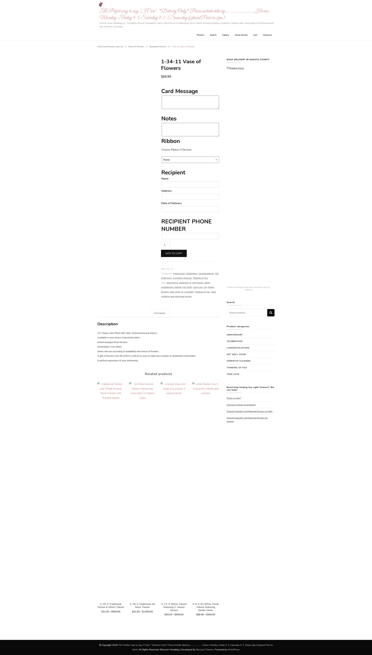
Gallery (225, 35)
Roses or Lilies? (234, 398)
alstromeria (172, 282)
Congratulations (206, 273)
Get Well (187, 287)
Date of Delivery (171, 203)
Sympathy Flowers (182, 278)
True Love (233, 374)
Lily (205, 287)
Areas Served (241, 35)
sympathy (189, 292)
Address (166, 191)
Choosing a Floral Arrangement (241, 405)
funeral (178, 287)
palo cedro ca (176, 292)
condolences (167, 287)
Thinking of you (202, 292)
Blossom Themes (205, 649)
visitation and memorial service (176, 296)
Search (213, 35)
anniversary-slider (201, 282)
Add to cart (173, 253)
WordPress (234, 649)
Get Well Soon (236, 354)
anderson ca (185, 282)
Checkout (267, 35)
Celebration (191, 273)
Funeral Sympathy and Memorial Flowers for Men (249, 411)
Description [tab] (159, 313)
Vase (213, 292)
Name (165, 178)
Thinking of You (200, 278)
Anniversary (179, 273)
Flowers (200, 35)
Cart (255, 35)
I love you (198, 287)
